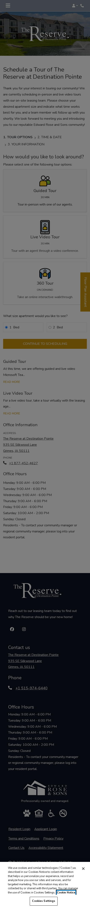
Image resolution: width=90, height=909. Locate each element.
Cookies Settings (43, 901)
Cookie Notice (66, 892)
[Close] (83, 868)
